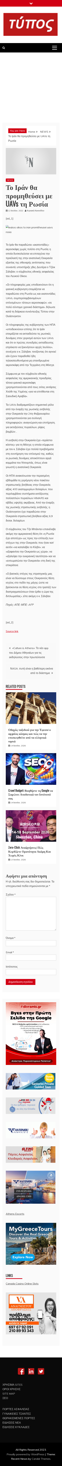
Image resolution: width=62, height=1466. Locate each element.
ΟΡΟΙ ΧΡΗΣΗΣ (11, 1389)
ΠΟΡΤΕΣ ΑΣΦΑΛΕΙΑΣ (15, 1409)
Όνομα (10, 938)
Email (10, 952)
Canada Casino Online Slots (22, 1283)
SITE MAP (8, 1393)
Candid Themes (41, 1458)
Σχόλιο (11, 894)
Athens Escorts (15, 1213)
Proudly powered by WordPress (26, 1454)
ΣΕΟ (5, 1398)
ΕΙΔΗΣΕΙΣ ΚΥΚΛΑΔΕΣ (16, 1427)
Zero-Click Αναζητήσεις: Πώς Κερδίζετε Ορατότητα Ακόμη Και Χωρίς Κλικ (29, 851)
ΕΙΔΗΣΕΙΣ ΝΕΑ (11, 1422)
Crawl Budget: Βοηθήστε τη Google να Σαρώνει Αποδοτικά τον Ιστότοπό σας (30, 794)
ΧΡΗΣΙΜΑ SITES (12, 1384)
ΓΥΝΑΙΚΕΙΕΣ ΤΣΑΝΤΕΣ (16, 1413)
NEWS (10, 180)
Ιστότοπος (12, 966)
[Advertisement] (31, 85)
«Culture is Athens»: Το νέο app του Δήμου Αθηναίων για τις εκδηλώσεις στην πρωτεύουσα (28, 652)
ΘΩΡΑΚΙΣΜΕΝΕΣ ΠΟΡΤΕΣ (18, 1418)
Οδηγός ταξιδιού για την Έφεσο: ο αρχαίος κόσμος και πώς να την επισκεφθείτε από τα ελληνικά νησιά (29, 735)
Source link (12, 631)
